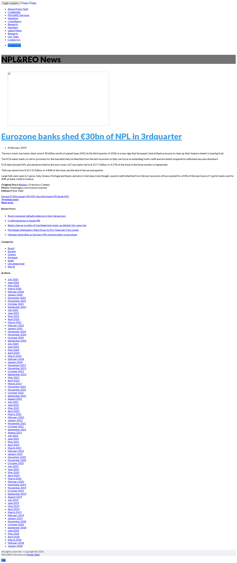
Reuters (23, 184)
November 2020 (17, 460)
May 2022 (13, 408)
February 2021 (16, 450)
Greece (12, 254)
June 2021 (13, 438)
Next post (7, 202)
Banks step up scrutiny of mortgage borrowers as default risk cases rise (47, 225)
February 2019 (16, 515)
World (11, 266)
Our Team (13, 36)
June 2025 (13, 313)
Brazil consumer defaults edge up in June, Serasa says (37, 215)
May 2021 (13, 441)
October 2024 (16, 337)
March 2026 (14, 288)
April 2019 (14, 509)
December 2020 (17, 457)
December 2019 (17, 484)
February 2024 (16, 359)
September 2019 (17, 493)
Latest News (15, 30)
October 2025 (16, 303)
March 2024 (14, 355)
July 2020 (13, 466)
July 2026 (13, 279)
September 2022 (17, 395)
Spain (11, 260)
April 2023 (14, 380)
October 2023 (16, 371)
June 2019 (13, 502)
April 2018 (14, 536)
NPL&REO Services (18, 15)
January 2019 (15, 518)
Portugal (12, 257)
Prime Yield (33, 554)
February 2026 (16, 291)
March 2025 (14, 322)
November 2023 (17, 368)
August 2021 (15, 432)
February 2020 (16, 481)
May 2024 (13, 349)
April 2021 (14, 444)
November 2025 (17, 300)
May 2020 (13, 472)
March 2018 (14, 539)
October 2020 (16, 463)
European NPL (23, 196)
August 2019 (15, 496)
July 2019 (13, 499)
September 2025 (17, 306)
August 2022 (15, 398)
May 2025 (13, 316)
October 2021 (16, 426)
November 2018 (17, 521)
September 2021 (17, 429)
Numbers (13, 27)
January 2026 (15, 294)
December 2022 (17, 386)
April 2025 (14, 319)
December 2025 (17, 297)
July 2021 (13, 435)
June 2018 (13, 530)
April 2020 (14, 475)
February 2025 (16, 325)
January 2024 (15, 362)
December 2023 (17, 365)
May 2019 (13, 506)
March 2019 (14, 512)
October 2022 (16, 392)
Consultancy (14, 21)
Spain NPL (63, 196)
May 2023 (13, 377)
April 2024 (14, 352)
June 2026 (13, 282)
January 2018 (15, 545)
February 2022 (16, 417)
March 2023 (14, 383)
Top (3, 560)
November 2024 (17, 334)
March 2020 (14, 478)
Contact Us (14, 39)
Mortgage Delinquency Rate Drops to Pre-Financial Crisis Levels (43, 229)
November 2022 (17, 389)
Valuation (13, 18)
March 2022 (14, 414)
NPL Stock (37, 196)
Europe (12, 251)
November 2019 (17, 487)
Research (13, 24)
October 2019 (16, 490)
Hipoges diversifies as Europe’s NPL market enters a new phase (42, 234)
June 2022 (13, 404)
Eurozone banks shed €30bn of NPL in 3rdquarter (91, 136)
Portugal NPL (50, 196)
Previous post (10, 199)
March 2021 (14, 447)
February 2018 (16, 542)
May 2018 (13, 533)
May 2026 (13, 285)
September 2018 (17, 527)
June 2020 (13, 469)
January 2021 (15, 453)
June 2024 (13, 346)
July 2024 (13, 343)
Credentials (14, 12)
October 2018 (16, 524)
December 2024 (17, 331)
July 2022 (13, 401)
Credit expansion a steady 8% (24, 220)
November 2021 (17, 423)
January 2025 (15, 328)
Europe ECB (8, 196)
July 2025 (13, 309)
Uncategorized (16, 263)
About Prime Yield (18, 8)
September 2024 (17, 340)
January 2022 (15, 420)
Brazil (11, 248)
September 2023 (17, 374)
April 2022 (14, 411)
